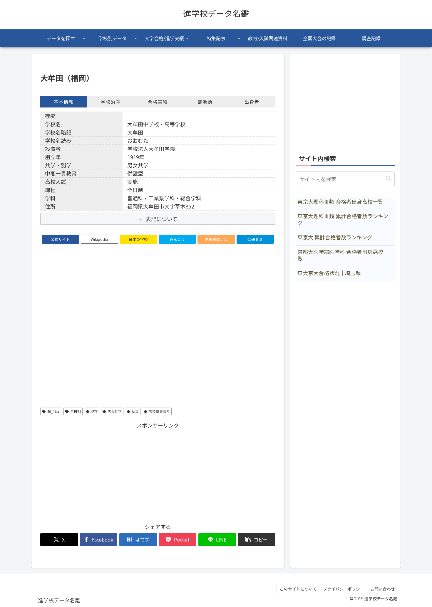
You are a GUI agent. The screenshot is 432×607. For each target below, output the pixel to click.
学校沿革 (111, 101)
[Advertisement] (157, 471)
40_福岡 (53, 411)
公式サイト (60, 239)
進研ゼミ (255, 239)
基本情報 (64, 101)
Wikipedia (99, 239)
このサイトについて (298, 589)
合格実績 (158, 101)
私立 (135, 411)
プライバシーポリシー (343, 589)
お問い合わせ (382, 589)
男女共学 (115, 411)
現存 (94, 411)
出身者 (252, 101)
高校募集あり (159, 411)
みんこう (177, 239)
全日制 (75, 411)
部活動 (204, 101)
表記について (161, 219)
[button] (256, 539)
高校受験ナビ (216, 239)
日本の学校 (138, 239)
